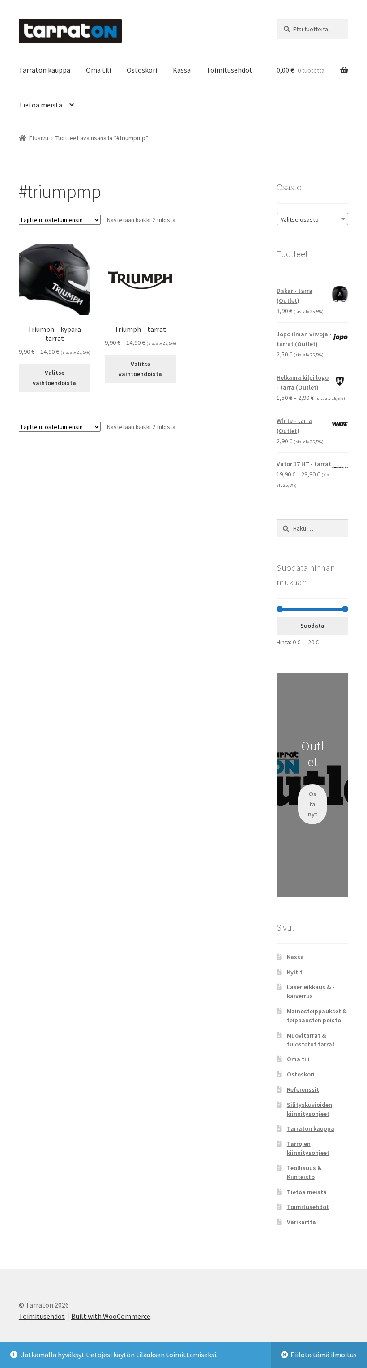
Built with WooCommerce (110, 1316)
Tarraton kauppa (44, 69)
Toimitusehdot (229, 69)
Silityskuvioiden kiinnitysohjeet (309, 1109)
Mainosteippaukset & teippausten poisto (317, 1015)
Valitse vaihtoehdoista (54, 378)
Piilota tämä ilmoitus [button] (323, 1354)
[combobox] (312, 219)
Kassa (182, 69)
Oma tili (98, 69)
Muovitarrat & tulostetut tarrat (311, 1039)
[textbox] (312, 219)
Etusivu (38, 138)
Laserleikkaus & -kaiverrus (311, 991)
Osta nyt (312, 804)
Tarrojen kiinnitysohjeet (308, 1148)
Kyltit (295, 972)
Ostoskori (142, 69)
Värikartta (301, 1222)
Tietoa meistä (40, 104)
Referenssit (303, 1089)
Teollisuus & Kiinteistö (304, 1172)
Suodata (312, 626)
